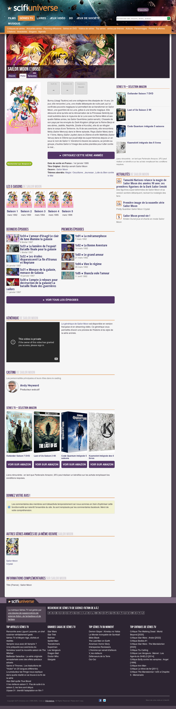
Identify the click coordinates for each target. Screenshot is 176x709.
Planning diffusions (52, 28)
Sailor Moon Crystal (12, 562)
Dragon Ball (53, 653)
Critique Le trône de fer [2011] (144, 668)
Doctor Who (53, 656)
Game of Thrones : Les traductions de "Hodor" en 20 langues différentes (23, 667)
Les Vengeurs (54, 649)
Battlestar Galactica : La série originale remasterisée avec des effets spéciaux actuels (24, 659)
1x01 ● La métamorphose (91, 236)
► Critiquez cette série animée (81, 155)
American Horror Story (99, 643)
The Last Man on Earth (99, 640)
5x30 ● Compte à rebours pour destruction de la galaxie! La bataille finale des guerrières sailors (32, 284)
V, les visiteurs (95, 653)
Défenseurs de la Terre (99, 656)
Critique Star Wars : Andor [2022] (145, 637)
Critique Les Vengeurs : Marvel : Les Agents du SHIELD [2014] (147, 655)
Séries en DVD (70, 28)
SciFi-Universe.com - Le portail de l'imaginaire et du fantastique (33, 8)
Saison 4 (53, 211)
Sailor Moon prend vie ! (136, 216)
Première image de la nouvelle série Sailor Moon (143, 204)
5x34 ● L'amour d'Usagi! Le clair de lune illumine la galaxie (39, 237)
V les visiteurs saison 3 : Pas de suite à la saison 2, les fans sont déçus (25, 686)
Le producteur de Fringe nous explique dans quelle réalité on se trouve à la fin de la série (25, 674)
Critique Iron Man (138, 665)
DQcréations (49, 701)
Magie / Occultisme (74, 172)
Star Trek (52, 634)
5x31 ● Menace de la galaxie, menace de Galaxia (38, 271)
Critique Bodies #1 (138, 640)
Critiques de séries (16, 28)
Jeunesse (89, 172)
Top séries (101, 28)
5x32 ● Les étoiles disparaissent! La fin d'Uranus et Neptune (38, 259)
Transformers (54, 643)
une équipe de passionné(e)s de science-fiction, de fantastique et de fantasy (24, 616)
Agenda (42, 31)
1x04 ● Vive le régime (88, 264)
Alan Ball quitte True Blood (18, 681)
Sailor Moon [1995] (24, 69)
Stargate (52, 659)
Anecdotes (22, 31)
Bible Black (94, 637)
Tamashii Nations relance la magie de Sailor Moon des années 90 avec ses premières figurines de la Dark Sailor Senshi (141, 183)
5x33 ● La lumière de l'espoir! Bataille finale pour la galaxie (38, 247)
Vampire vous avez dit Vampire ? (21, 643)
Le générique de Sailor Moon (75, 323)
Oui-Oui (92, 659)
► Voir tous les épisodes (60, 299)
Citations (11, 31)
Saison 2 (26, 211)
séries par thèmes (115, 28)
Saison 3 (40, 211)
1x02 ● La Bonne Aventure (91, 245)
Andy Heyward (29, 385)
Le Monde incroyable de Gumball (104, 634)
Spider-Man (53, 640)
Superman (52, 646)
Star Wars (52, 631)
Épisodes (32, 75)
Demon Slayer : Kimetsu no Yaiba (104, 631)
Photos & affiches (157, 28)
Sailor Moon (62, 169)
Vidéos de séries (86, 28)
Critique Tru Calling (139, 649)
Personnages (140, 28)
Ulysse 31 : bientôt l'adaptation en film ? (24, 690)
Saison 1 (12, 211)
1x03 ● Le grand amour (89, 254)
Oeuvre (12, 75)
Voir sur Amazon (19, 464)
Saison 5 (67, 211)
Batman (51, 637)
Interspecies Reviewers (100, 646)
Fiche (22, 75)
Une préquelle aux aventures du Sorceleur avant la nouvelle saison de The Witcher (26, 650)
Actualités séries (34, 28)
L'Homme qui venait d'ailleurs (102, 649)
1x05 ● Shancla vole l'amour (92, 273)
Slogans (33, 31)
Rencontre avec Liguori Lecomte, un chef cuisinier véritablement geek (25, 633)
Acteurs (129, 28)
